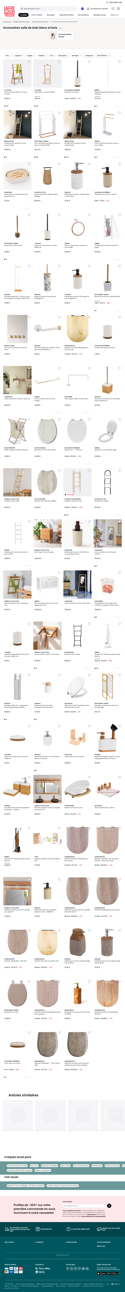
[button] (118, 8)
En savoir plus (115, 1269)
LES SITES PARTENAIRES (103, 1242)
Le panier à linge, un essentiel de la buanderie (62, 1186)
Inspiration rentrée (66, 15)
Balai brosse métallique (49, 1166)
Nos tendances (83, 15)
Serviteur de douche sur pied (17, 1166)
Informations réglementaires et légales (71, 1284)
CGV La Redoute (9, 1284)
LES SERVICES (39, 1242)
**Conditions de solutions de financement (93, 1286)
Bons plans (51, 15)
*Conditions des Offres (73, 1286)
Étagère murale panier (42, 1170)
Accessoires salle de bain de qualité (19, 1170)
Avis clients (15, 1286)
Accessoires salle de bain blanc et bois (64, 22)
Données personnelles (47, 1286)
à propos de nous (71, 1242)
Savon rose (34, 1166)
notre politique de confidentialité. (94, 1216)
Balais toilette (65, 1166)
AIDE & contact (9, 1242)
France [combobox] (116, 1284)
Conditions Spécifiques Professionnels (93, 1284)
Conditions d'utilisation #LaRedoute (30, 1286)
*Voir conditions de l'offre (71, 1210)
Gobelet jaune (97, 1166)
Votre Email (67, 1202)
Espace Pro (115, 15)
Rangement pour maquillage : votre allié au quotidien (25, 1186)
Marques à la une (100, 15)
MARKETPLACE (101, 1246)
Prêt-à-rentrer (37, 15)
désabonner (91, 1214)
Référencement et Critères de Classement (47, 1284)
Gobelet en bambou (112, 1166)
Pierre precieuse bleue (81, 1166)
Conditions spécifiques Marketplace (25, 1284)
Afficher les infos (63, 1255)
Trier (7, 56)
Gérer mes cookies (60, 1286)
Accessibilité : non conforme (12, 1288)
